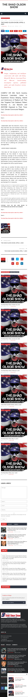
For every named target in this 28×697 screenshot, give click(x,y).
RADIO (2, 18)
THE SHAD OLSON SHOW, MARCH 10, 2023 (20, 686)
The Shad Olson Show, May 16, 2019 (9, 438)
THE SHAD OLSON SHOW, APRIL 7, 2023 (15, 251)
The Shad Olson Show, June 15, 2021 (20, 679)
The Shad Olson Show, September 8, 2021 (20, 693)
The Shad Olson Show (14, 5)
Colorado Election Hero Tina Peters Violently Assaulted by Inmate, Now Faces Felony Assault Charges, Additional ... (16, 536)
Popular (10, 524)
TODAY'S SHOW (7, 18)
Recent (4, 524)
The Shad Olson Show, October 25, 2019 (10, 304)
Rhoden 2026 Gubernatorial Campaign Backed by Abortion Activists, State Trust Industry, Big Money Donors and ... (17, 529)
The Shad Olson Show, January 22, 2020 (10, 339)
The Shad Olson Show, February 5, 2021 (10, 370)
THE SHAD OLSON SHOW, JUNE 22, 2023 (11, 404)
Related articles (5, 272)
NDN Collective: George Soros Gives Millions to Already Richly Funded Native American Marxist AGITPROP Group (17, 542)
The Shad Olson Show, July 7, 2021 (9, 473)
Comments (16, 524)
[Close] (27, 674)
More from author (14, 272)
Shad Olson (4, 26)
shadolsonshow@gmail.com (7, 640)
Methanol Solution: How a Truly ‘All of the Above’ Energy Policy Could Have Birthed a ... (16, 669)
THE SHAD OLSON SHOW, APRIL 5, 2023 (12, 243)
